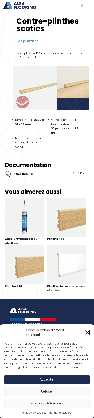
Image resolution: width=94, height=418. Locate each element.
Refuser (47, 391)
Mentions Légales (60, 413)
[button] (87, 332)
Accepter (47, 379)
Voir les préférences (47, 403)
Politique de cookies (34, 413)
